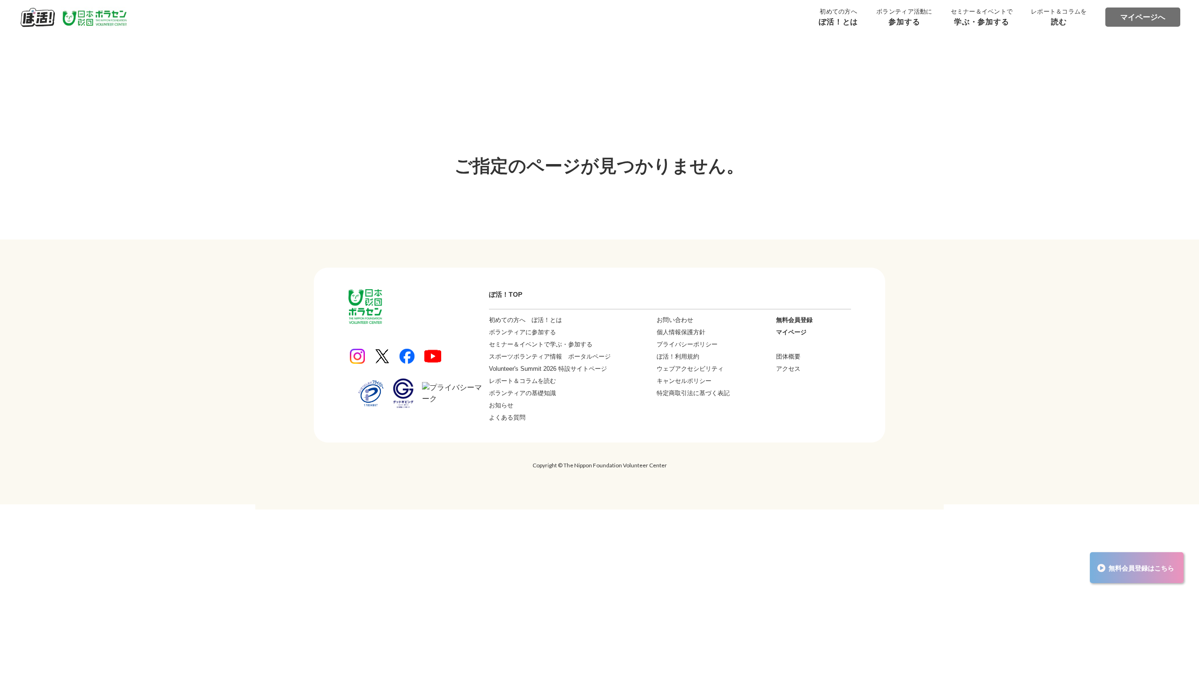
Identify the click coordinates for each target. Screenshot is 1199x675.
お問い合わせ (675, 319)
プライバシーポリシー (687, 344)
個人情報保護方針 (681, 332)
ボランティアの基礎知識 (522, 393)
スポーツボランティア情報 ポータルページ (550, 356)
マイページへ (1142, 17)
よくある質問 (507, 417)
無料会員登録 (794, 319)
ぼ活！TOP (505, 294)
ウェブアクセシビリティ (690, 368)
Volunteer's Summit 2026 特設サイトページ (548, 368)
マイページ (791, 332)
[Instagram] (357, 356)
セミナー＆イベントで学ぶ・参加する (540, 344)
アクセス (788, 368)
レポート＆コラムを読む (522, 380)
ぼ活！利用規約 (678, 356)
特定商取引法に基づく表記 (693, 393)
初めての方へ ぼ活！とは (525, 319)
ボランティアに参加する (522, 332)
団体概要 (788, 356)
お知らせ (501, 405)
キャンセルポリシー (684, 380)
